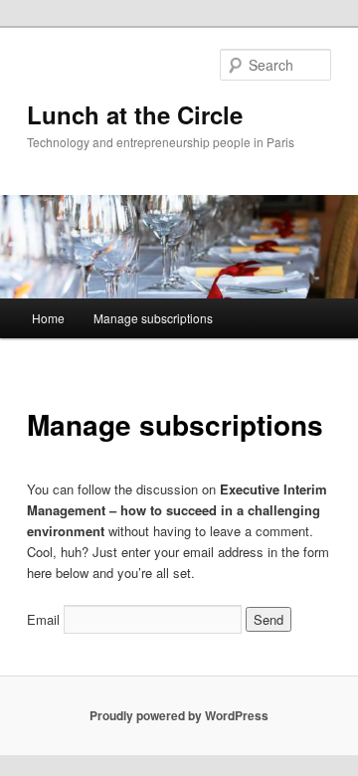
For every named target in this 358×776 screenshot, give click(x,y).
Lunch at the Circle (135, 114)
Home (48, 317)
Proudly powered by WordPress (179, 715)
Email (43, 619)
